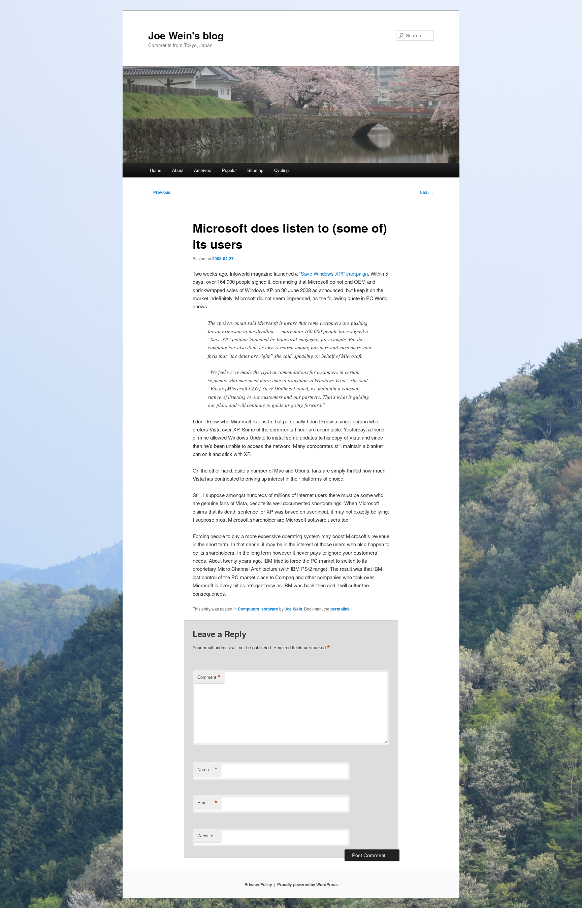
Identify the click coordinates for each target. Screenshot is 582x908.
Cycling (281, 170)
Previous (159, 192)
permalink (340, 609)
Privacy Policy (258, 884)
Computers (248, 609)
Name (207, 769)
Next (427, 192)
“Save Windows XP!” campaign (333, 273)
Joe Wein (293, 609)
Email (207, 802)
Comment (209, 677)
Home (155, 170)
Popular (229, 170)
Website (205, 835)
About (178, 170)
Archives (202, 170)
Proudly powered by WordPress (307, 884)
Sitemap (255, 170)
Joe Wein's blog (186, 35)
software (269, 609)
